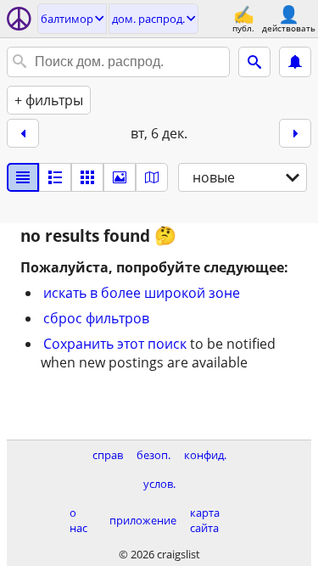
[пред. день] (23, 133)
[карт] (152, 177)
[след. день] (295, 133)
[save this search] (295, 62)
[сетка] (87, 177)
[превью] (55, 177)
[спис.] (23, 177)
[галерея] (119, 177)
